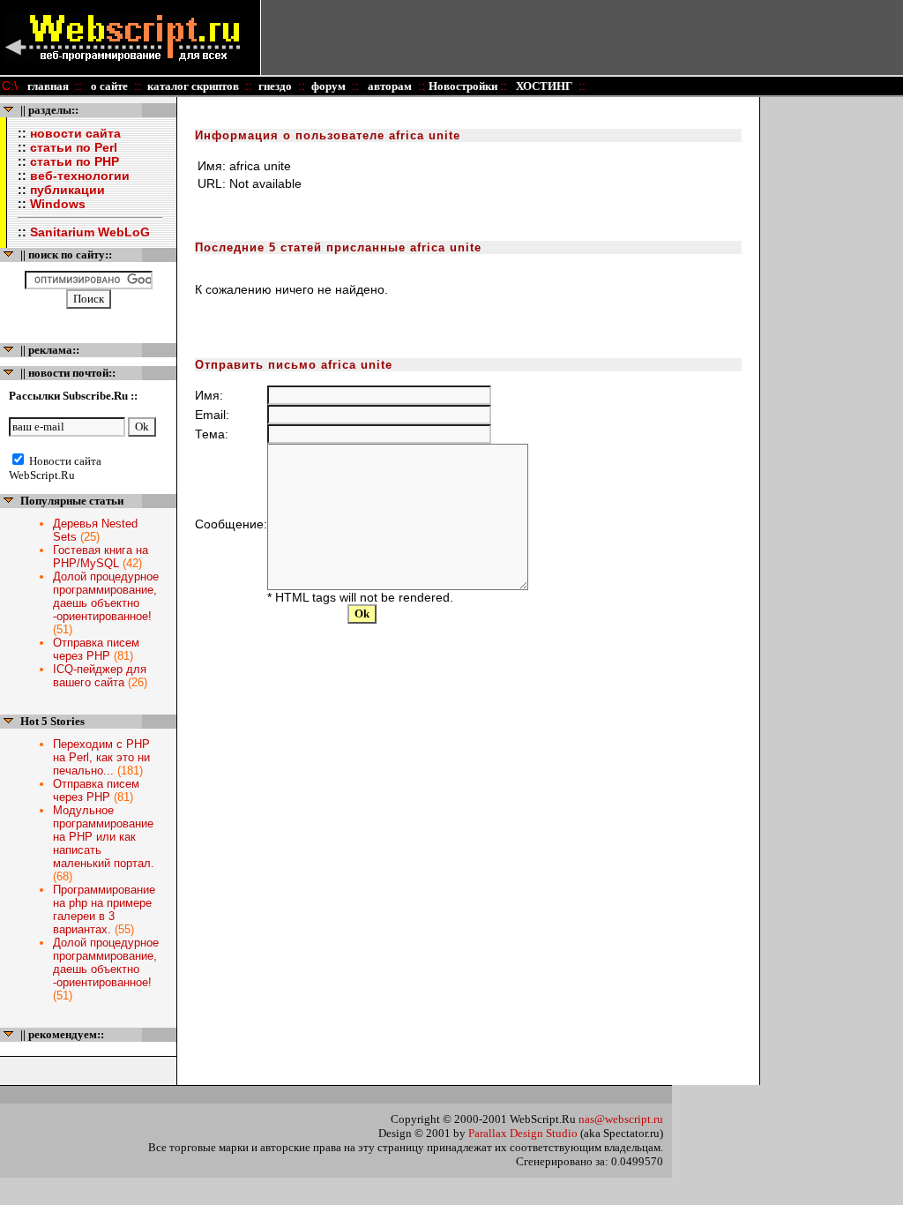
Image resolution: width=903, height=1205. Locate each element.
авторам (388, 86)
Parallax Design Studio (523, 1133)
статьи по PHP (74, 161)
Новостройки (464, 86)
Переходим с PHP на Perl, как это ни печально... (101, 757)
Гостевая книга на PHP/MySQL (100, 556)
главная (48, 86)
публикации (67, 190)
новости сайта (75, 133)
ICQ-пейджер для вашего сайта (99, 675)
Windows (58, 204)
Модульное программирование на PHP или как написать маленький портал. (103, 837)
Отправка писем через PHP (96, 649)
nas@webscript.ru (620, 1119)
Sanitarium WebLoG (90, 232)
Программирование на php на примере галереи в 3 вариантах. (104, 909)
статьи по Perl (73, 147)
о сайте (108, 86)
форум (328, 86)
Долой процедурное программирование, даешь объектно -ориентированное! (106, 596)
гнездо (275, 86)
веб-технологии (80, 175)
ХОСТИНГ (543, 86)
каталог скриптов (193, 86)
